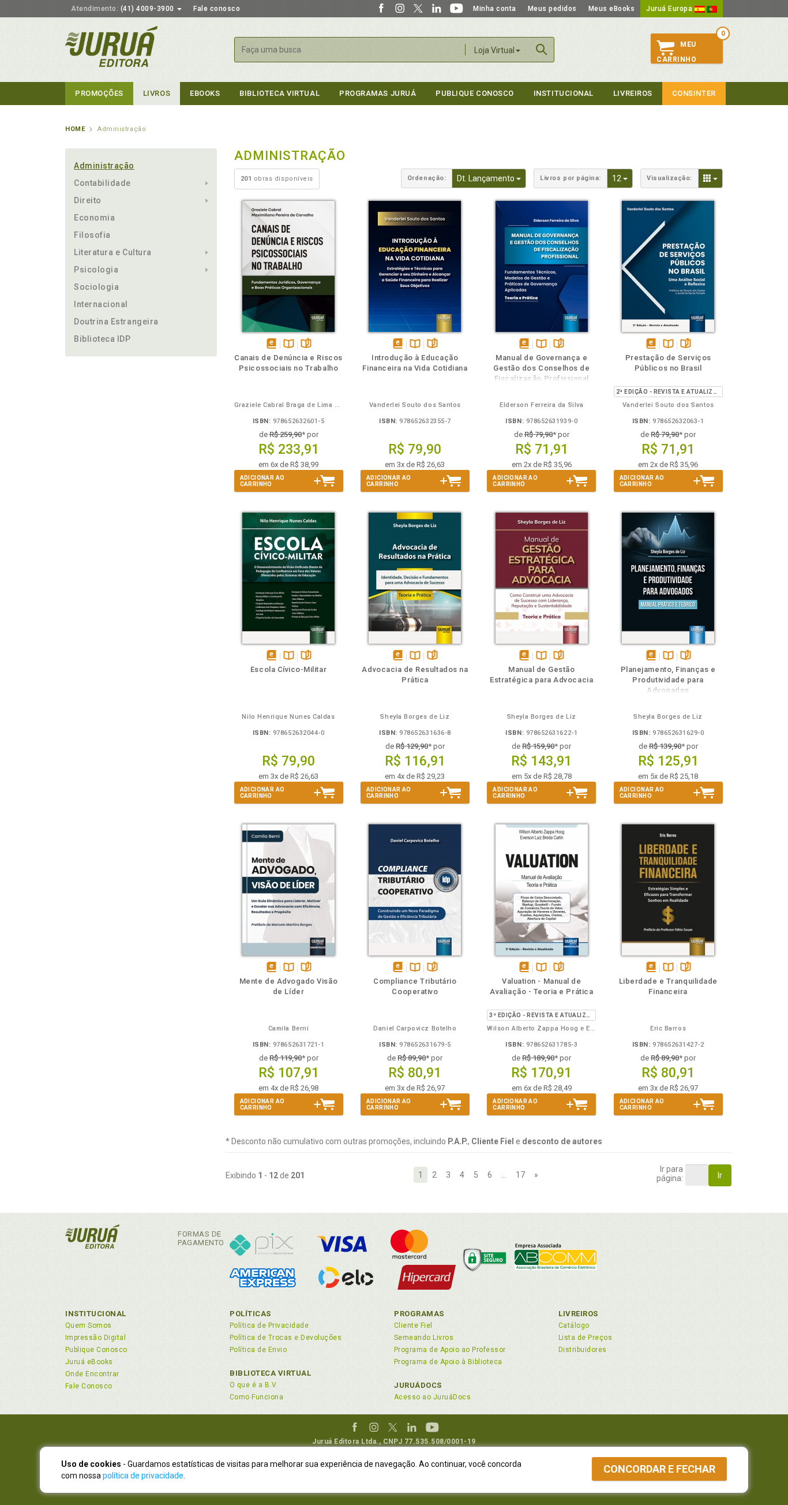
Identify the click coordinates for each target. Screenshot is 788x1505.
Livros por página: (570, 178)
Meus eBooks (611, 9)
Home (75, 129)
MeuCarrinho (676, 52)
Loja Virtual (494, 50)
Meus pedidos (552, 9)
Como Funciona (256, 1397)
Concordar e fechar (659, 1469)
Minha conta (494, 9)
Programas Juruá (377, 93)
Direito (88, 200)
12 (622, 178)
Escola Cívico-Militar (288, 669)
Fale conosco (216, 9)
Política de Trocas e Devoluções (286, 1338)
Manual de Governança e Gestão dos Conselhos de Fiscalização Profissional (541, 368)
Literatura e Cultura (113, 252)
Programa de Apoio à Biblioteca (448, 1362)
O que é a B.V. (254, 1385)
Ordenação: (426, 178)
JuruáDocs (418, 1385)
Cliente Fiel (413, 1325)
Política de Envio (258, 1350)
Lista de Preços (585, 1338)
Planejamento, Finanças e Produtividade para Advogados (668, 679)
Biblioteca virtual (279, 93)
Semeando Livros (423, 1338)
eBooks (205, 93)
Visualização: (669, 178)
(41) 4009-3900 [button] (123, 9)
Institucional (564, 93)
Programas (419, 1313)
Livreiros (632, 93)
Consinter (694, 93)
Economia (94, 217)
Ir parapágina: (669, 1173)
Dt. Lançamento (491, 178)
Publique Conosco (475, 93)
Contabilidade (102, 183)
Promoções (99, 93)
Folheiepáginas (306, 344)
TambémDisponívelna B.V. (289, 344)
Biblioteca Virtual (271, 1373)
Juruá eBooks (89, 1362)
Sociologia (96, 287)
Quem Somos (88, 1325)
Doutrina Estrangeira (116, 321)
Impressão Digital (95, 1338)
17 (520, 1174)
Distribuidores (582, 1350)
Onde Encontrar (92, 1374)
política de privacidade (143, 1475)
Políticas (250, 1313)
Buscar (542, 50)
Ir (720, 1175)
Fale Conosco (88, 1386)
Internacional (101, 304)
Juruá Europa (670, 9)
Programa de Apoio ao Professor (450, 1350)
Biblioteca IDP (102, 338)
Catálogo (574, 1325)
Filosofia (92, 235)
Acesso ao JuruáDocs (432, 1397)
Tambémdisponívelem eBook (271, 344)
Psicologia (96, 269)
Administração (104, 165)
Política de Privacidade (269, 1325)
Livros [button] (156, 93)
